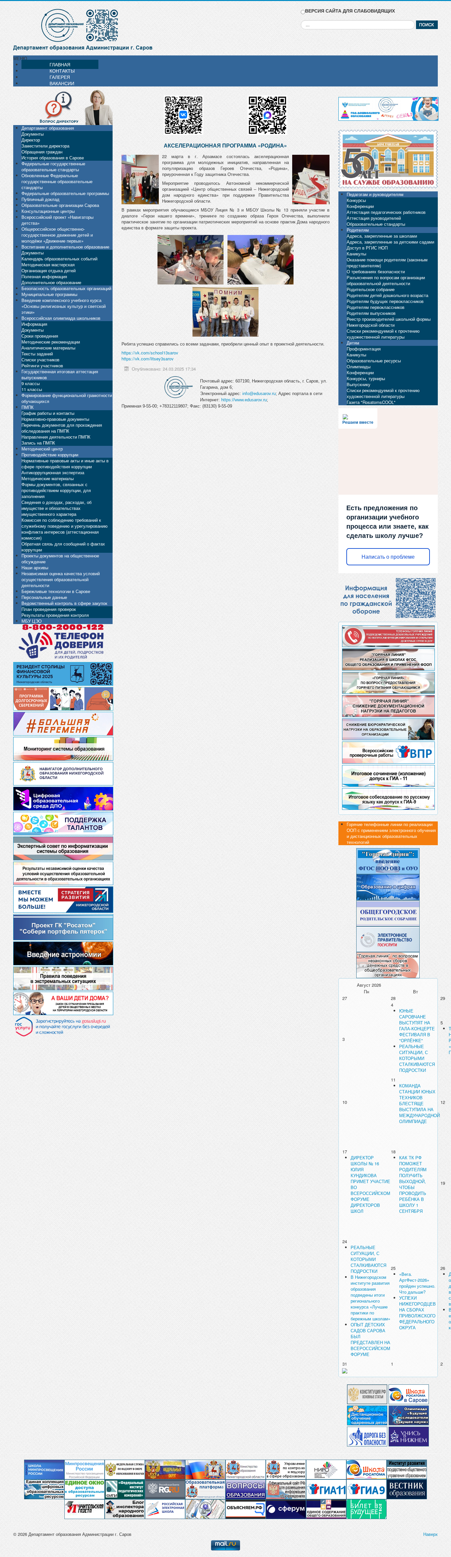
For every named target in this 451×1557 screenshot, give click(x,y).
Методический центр (42, 449)
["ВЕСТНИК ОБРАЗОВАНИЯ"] (407, 1488)
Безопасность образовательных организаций (66, 288)
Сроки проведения (39, 336)
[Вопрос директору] (63, 107)
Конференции (360, 206)
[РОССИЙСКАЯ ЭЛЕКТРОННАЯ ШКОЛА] (165, 1508)
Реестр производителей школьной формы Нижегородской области (389, 322)
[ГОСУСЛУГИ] (388, 938)
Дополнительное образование (51, 282)
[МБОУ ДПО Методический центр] (205, 1508)
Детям (353, 343)
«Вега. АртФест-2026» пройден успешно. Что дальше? (417, 1283)
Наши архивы (34, 567)
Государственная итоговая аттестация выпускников (59, 374)
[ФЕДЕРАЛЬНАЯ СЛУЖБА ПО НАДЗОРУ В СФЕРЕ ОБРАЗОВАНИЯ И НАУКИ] (125, 1469)
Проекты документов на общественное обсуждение (60, 558)
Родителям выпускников (371, 313)
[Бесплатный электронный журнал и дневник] (205, 1488)
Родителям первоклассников (375, 307)
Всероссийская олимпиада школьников (60, 318)
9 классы (30, 383)
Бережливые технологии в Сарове (55, 591)
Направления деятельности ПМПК (55, 437)
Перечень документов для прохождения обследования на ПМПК (61, 428)
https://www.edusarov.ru (244, 399)
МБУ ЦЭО (31, 621)
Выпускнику (358, 384)
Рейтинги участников (42, 365)
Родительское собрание (371, 289)
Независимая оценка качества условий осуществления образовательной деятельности (60, 579)
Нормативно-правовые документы (55, 419)
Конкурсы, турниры (366, 378)
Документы (32, 134)
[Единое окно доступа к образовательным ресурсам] (84, 1488)
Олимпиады (358, 366)
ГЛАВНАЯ (60, 64)
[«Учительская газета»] (84, 1508)
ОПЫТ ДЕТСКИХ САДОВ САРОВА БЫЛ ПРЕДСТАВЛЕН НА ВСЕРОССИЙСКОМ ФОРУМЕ (370, 1339)
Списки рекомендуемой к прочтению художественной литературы (383, 334)
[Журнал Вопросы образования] (246, 1488)
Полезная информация (44, 276)
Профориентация (364, 349)
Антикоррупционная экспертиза (52, 472)
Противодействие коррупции (49, 454)
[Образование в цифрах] (388, 886)
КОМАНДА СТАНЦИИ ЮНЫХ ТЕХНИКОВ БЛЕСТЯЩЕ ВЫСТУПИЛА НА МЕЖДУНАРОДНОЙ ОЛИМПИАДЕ (419, 1103)
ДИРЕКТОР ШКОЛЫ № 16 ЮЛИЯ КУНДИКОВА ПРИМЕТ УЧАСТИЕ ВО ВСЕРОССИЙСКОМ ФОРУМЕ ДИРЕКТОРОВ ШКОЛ (370, 1184)
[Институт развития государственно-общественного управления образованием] (407, 1469)
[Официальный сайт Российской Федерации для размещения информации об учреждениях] (286, 1488)
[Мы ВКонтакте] (183, 113)
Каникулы (356, 253)
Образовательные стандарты (376, 224)
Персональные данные (44, 597)
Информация (34, 324)
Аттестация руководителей (374, 218)
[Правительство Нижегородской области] (205, 1469)
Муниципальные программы (49, 294)
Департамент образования (47, 128)
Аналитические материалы (48, 348)
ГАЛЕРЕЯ (60, 77)
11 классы (31, 389)
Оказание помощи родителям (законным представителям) (387, 262)
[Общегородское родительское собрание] (388, 913)
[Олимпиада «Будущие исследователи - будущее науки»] (409, 1414)
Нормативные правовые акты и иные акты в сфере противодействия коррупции (65, 463)
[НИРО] (326, 1469)
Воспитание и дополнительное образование (65, 247)
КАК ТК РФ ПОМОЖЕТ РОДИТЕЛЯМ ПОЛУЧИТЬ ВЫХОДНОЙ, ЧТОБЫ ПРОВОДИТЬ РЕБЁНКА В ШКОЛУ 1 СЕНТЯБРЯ (413, 1184)
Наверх (430, 1534)
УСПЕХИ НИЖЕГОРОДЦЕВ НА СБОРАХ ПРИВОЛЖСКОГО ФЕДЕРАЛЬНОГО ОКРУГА (417, 1313)
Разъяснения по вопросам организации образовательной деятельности (386, 280)
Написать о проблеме (388, 557)
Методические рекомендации (50, 342)
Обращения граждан (41, 152)
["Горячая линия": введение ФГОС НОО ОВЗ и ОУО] (388, 860)
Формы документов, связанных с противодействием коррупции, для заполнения (56, 490)
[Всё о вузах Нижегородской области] (409, 1436)
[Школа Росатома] (409, 1393)
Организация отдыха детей (48, 270)
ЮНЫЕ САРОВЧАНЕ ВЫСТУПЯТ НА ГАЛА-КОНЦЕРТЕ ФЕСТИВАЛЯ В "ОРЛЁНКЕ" (417, 1026)
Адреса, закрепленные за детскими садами (390, 242)
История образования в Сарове (52, 157)
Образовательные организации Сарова (60, 205)
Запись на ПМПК (38, 443)
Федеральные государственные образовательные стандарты (53, 166)
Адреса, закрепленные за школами (382, 236)
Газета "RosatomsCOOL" (371, 402)
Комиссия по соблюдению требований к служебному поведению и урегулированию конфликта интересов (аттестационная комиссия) (64, 529)
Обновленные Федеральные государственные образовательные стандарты (56, 181)
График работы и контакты (47, 413)
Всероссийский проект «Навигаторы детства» (57, 220)
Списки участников (40, 359)
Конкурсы (356, 200)
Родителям (358, 230)
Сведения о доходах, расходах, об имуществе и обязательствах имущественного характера (56, 508)
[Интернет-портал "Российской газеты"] (165, 1488)
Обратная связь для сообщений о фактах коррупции (63, 547)
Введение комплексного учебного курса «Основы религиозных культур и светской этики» (63, 306)
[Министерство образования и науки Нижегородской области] (246, 1469)
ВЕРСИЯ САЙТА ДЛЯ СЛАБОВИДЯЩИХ (350, 11)
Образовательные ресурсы (374, 360)
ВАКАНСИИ (62, 83)
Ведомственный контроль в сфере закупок (64, 603)
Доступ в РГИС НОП (367, 248)
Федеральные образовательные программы (65, 193)
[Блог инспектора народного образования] (125, 1508)
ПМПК (27, 407)
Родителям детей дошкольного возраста (387, 295)
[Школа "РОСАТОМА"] (366, 1469)
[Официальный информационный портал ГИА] (366, 1488)
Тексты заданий (37, 353)
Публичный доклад (40, 199)
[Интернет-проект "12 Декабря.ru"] (367, 1393)
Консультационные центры (48, 211)
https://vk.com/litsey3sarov (147, 358)
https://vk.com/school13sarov (149, 352)
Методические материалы (47, 478)
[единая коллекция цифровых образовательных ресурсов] (44, 1488)
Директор (30, 140)
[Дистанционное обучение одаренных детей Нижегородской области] (367, 1414)
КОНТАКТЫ (62, 70)
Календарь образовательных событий (59, 258)
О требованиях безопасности (376, 271)
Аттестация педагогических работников (386, 212)
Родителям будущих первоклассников (385, 301)
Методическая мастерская (48, 264)
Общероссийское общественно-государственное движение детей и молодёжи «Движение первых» (57, 235)
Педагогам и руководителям (375, 194)
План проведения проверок (48, 609)
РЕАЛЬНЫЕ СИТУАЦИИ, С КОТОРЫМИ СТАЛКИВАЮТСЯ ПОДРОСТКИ (417, 1058)
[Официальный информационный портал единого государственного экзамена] (326, 1488)
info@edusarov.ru (259, 393)
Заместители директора (45, 146)
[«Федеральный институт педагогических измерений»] (125, 1488)
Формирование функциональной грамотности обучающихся (66, 398)
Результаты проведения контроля (55, 615)
